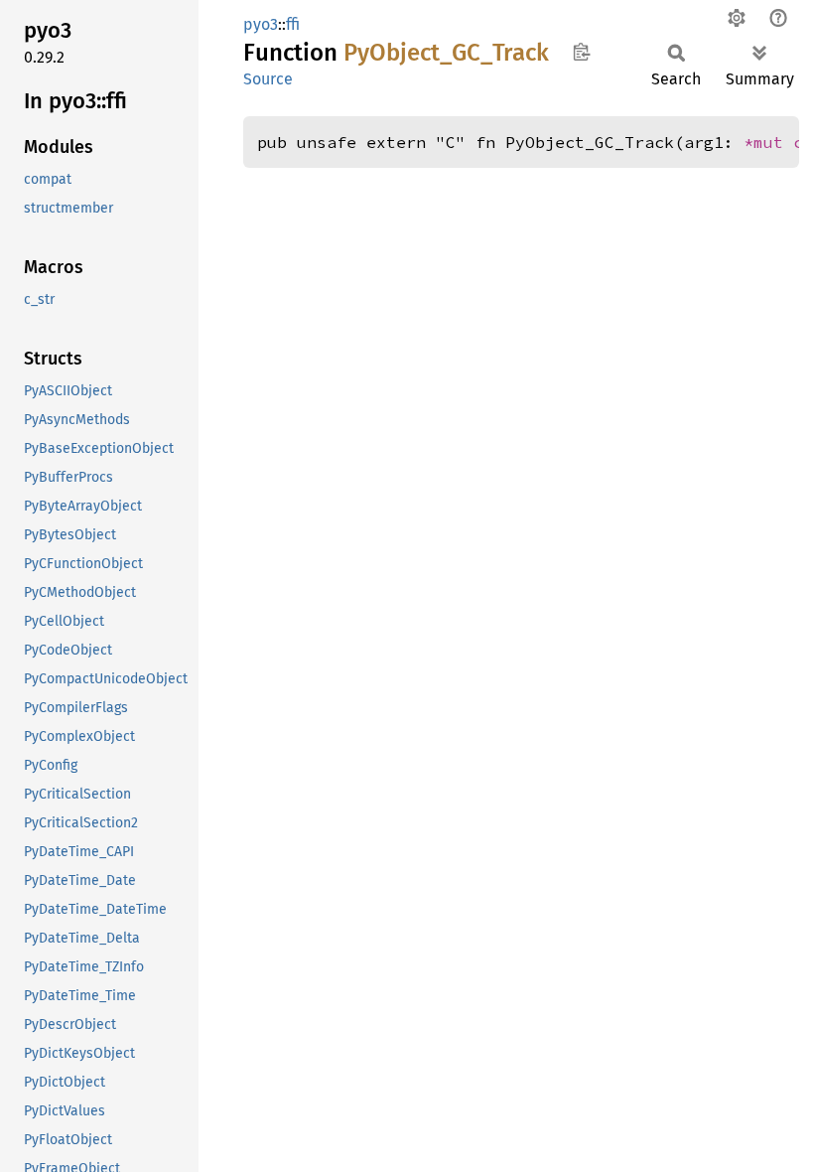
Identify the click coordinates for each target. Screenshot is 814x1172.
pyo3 (260, 24)
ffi (293, 24)
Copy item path (581, 52)
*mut (768, 142)
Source (268, 79)
